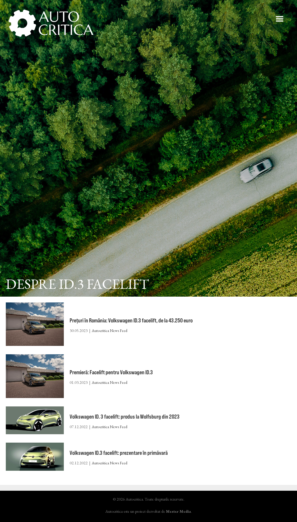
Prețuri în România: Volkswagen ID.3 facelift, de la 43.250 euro (131, 320)
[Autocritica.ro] (51, 23)
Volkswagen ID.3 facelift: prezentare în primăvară (119, 452)
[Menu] (279, 19)
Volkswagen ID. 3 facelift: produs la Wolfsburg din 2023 (125, 416)
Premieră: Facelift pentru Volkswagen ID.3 (111, 372)
